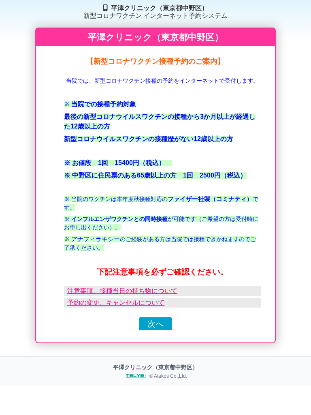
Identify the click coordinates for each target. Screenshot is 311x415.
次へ (155, 323)
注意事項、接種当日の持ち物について (122, 290)
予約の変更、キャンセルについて (115, 302)
